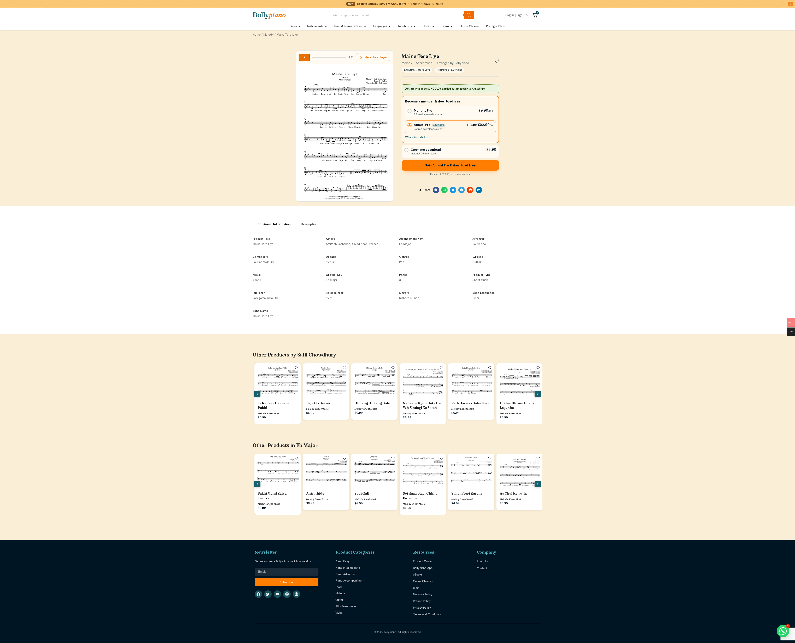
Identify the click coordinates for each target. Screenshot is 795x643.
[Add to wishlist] (296, 368)
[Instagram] (287, 594)
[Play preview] (304, 57)
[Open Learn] (451, 26)
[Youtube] (277, 594)
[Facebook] (258, 594)
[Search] (469, 15)
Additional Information (274, 224)
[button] (436, 190)
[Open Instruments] (325, 26)
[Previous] (257, 394)
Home (257, 34)
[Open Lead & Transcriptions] (365, 26)
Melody (268, 34)
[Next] (538, 394)
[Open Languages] (389, 26)
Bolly (269, 15)
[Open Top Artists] (414, 26)
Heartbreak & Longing (449, 69)
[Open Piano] (299, 26)
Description (309, 224)
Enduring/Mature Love (417, 69)
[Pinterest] (296, 594)
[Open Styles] (433, 26)
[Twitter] (268, 594)
